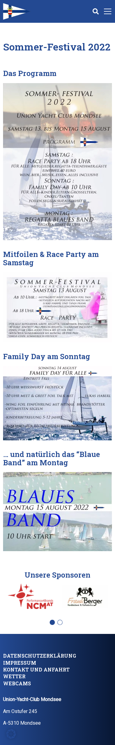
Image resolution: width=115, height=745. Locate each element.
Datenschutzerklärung (39, 655)
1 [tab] (53, 624)
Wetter (14, 676)
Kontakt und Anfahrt (36, 669)
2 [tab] (61, 624)
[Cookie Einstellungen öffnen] (11, 733)
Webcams (17, 683)
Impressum (19, 662)
